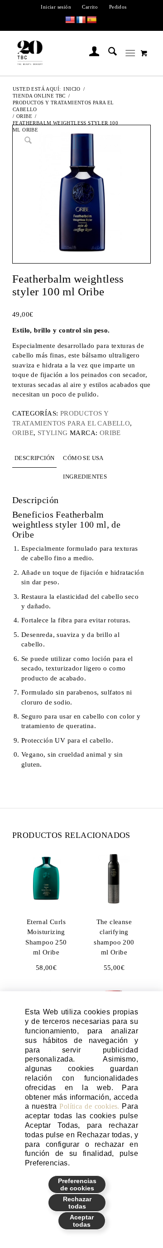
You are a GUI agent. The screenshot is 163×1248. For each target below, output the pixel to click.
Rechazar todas (77, 1202)
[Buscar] (108, 53)
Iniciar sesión (56, 7)
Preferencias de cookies (77, 1184)
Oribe (110, 432)
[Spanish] (92, 20)
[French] (81, 20)
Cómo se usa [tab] (83, 458)
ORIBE (23, 432)
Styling (53, 432)
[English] (70, 20)
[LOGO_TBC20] (68, 53)
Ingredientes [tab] (85, 476)
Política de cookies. (89, 1106)
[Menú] (130, 53)
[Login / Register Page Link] (90, 53)
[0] (144, 53)
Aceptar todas (82, 1221)
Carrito (90, 7)
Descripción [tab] (34, 458)
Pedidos (118, 7)
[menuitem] (56, 7)
